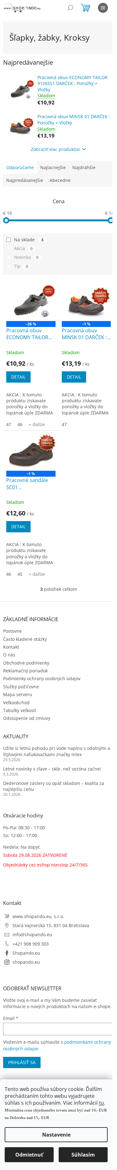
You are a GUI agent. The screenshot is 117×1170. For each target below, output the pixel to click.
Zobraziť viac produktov (55, 149)
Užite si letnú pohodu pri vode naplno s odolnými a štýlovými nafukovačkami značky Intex (56, 751)
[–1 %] (86, 302)
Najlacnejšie (53, 167)
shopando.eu (26, 962)
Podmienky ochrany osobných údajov (41, 678)
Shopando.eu (26, 953)
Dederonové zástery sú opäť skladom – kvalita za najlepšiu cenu (53, 786)
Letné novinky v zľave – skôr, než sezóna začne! (52, 769)
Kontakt (11, 647)
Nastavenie (56, 1134)
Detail (18, 377)
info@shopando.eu (32, 934)
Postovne (12, 631)
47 (8, 424)
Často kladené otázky (25, 639)
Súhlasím (83, 1154)
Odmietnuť (29, 1154)
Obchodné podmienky (26, 663)
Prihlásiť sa (22, 1062)
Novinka (26, 257)
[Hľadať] (70, 8)
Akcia (23, 248)
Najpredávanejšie (24, 180)
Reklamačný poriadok (25, 671)
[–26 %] (31, 302)
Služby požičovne (21, 687)
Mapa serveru (17, 694)
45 (19, 574)
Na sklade (28, 240)
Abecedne (60, 180)
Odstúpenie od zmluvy (26, 718)
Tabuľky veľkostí (19, 710)
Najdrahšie (83, 167)
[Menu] (103, 8)
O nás (9, 655)
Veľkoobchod (16, 703)
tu (101, 1102)
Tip (21, 266)
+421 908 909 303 (30, 944)
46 (19, 424)
